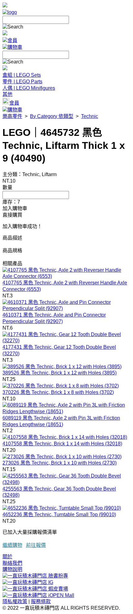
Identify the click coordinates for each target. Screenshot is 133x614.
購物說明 (12, 569)
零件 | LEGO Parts (22, 81)
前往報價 (36, 545)
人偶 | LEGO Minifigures (28, 88)
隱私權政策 (14, 601)
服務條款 (41, 601)
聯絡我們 (12, 563)
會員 (12, 40)
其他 (7, 94)
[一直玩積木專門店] (9, 12)
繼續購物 (12, 545)
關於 (7, 556)
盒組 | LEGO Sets (21, 75)
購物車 (14, 47)
